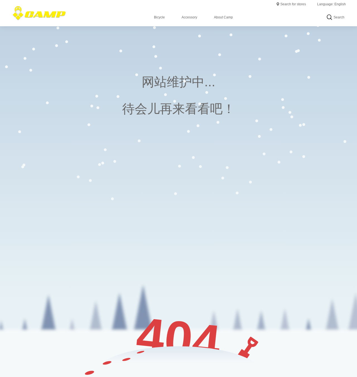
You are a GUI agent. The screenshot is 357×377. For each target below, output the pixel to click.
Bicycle (159, 17)
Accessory (189, 17)
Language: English (331, 4)
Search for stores (293, 4)
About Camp (223, 17)
